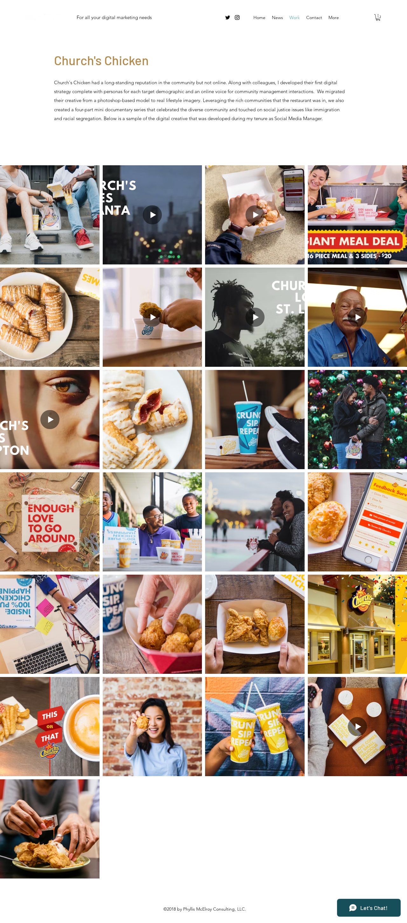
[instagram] (237, 17)
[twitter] (227, 17)
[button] (378, 17)
